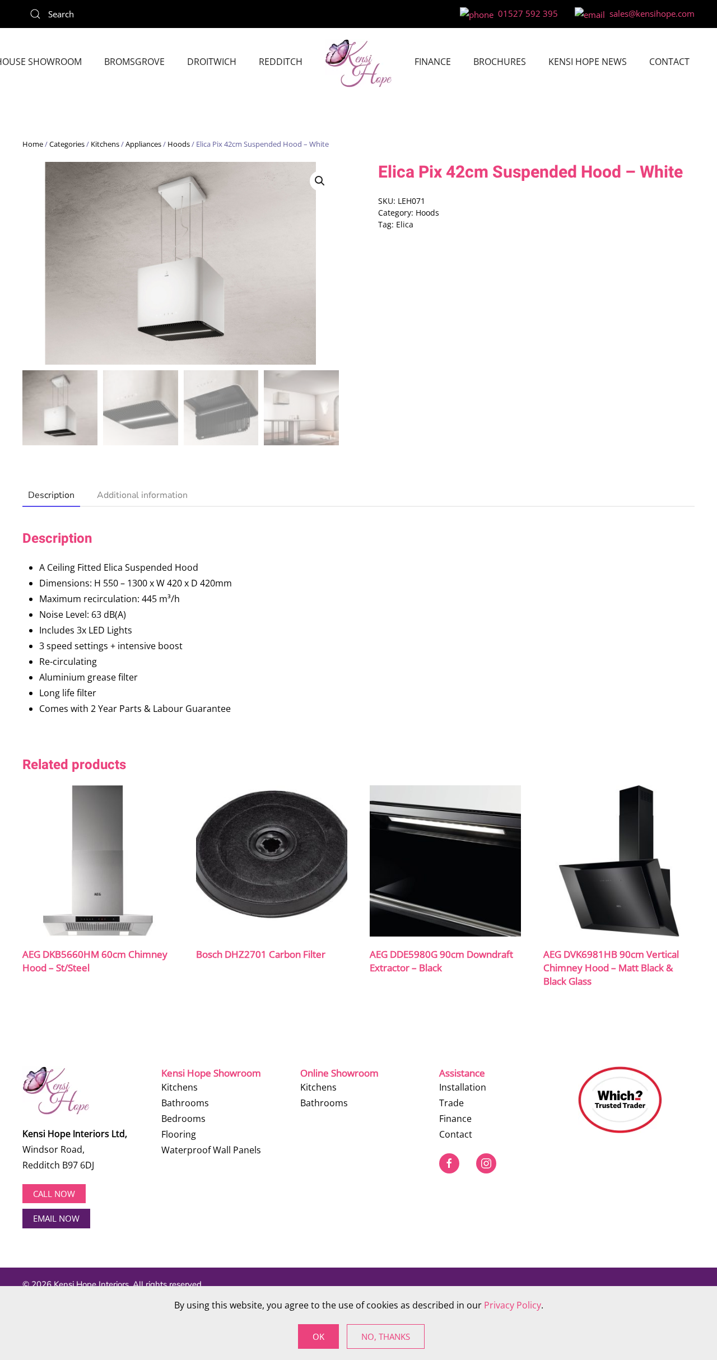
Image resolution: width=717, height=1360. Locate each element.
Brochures (499, 61)
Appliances (143, 144)
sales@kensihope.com (650, 13)
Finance (433, 61)
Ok (318, 1336)
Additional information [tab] (142, 495)
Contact (669, 61)
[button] (320, 181)
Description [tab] (51, 495)
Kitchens (105, 144)
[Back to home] (358, 63)
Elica (404, 224)
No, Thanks (385, 1336)
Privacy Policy (512, 1305)
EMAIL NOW (56, 1218)
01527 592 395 (525, 13)
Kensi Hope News (587, 61)
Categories (67, 144)
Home (32, 144)
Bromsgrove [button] (134, 61)
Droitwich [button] (211, 61)
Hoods (178, 144)
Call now (54, 1193)
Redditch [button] (280, 61)
